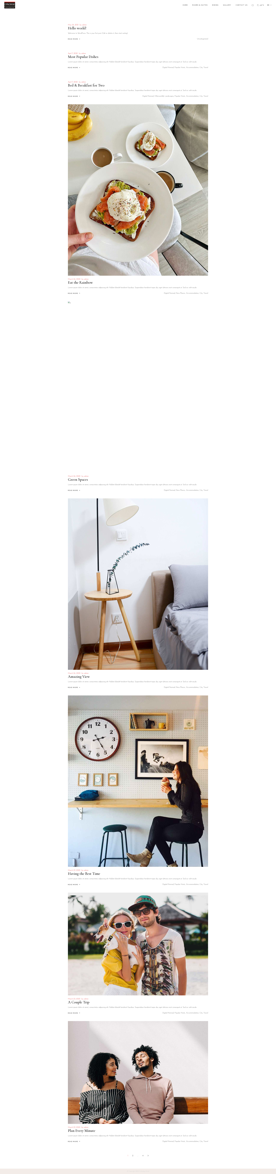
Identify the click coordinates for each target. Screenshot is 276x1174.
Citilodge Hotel (144, 1171)
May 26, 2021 (73, 25)
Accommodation (192, 67)
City (201, 67)
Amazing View (79, 676)
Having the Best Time (84, 873)
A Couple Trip (78, 1002)
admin (84, 25)
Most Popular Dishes (83, 56)
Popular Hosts (180, 67)
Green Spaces (78, 479)
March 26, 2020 (74, 279)
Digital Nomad (168, 67)
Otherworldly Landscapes (164, 96)
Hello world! (77, 28)
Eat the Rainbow (80, 282)
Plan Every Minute (81, 1130)
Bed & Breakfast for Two (86, 85)
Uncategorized (202, 39)
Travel (206, 67)
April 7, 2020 (73, 53)
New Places (180, 293)
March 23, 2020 (74, 870)
